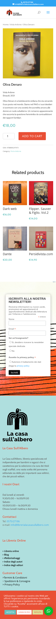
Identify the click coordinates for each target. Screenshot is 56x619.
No (13, 351)
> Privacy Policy (11, 584)
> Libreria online (11, 551)
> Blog (6, 554)
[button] (48, 611)
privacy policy (23, 366)
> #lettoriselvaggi (11, 558)
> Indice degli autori (12, 561)
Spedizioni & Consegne (17, 581)
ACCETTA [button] (10, 612)
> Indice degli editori (13, 565)
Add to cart (32, 136)
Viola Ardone (15, 24)
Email (12, 328)
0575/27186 (13, 521)
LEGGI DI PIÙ (24, 612)
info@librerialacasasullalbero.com (30, 525)
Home (5, 24)
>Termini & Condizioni (15, 577)
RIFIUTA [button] (37, 612)
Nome (11, 319)
